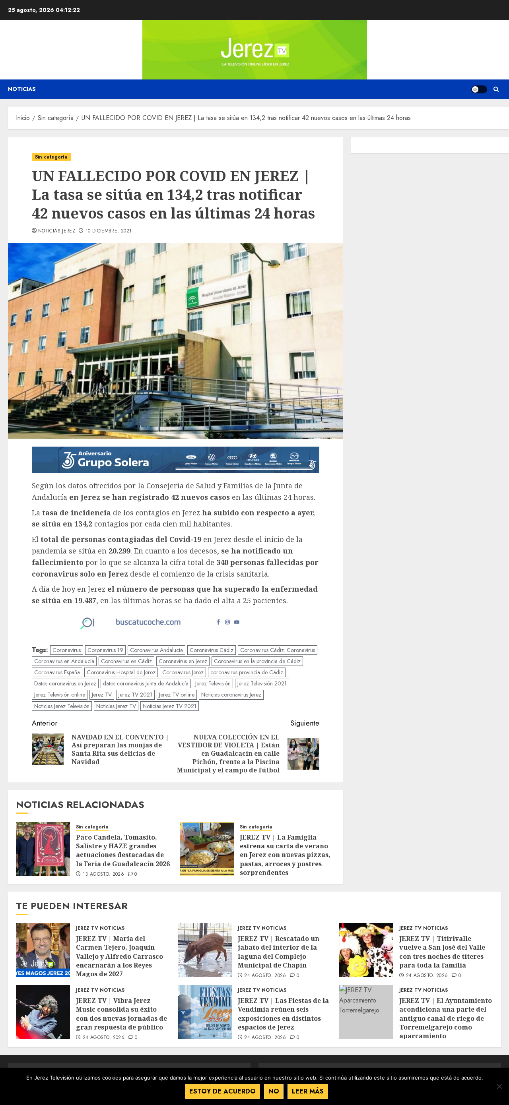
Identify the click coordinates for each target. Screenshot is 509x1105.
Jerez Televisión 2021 (262, 683)
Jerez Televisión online (59, 695)
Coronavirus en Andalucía (64, 661)
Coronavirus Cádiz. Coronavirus (277, 650)
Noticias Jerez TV (116, 706)
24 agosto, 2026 (265, 976)
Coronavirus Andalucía (156, 650)
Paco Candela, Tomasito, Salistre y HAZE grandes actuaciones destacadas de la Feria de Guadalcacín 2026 (123, 850)
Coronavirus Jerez (183, 672)
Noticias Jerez (56, 231)
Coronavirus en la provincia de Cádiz (257, 661)
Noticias (22, 89)
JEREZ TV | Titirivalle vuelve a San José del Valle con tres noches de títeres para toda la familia (442, 952)
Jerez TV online (176, 695)
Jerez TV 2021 (135, 695)
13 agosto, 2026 (103, 874)
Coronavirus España (57, 672)
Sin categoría (51, 157)
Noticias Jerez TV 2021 (169, 706)
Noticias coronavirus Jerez (231, 695)
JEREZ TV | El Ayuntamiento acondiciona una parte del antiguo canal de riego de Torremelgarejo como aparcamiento (445, 1018)
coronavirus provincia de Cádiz (246, 672)
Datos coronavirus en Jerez (65, 683)
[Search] (496, 89)
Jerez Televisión (213, 683)
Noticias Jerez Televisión (61, 706)
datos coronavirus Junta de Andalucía (145, 683)
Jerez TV (102, 695)
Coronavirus (66, 650)
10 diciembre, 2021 (108, 231)
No (273, 1091)
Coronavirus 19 (105, 650)
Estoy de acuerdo (222, 1091)
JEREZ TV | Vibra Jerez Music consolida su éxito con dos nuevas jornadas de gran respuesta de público (121, 1013)
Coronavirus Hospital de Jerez (121, 672)
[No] (499, 1086)
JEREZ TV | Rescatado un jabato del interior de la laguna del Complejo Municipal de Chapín (278, 952)
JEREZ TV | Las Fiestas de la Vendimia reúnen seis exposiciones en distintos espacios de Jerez (283, 1013)
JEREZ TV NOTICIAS (100, 928)
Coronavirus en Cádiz (126, 661)
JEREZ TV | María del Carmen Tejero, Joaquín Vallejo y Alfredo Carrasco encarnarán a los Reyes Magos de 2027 (119, 956)
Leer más (308, 1091)
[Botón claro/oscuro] (479, 89)
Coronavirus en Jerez (183, 661)
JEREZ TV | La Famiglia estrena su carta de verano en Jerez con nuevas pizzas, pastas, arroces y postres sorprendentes (285, 855)
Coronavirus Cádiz (211, 650)
